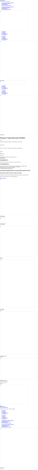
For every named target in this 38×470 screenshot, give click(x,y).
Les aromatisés (4, 33)
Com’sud (13, 408)
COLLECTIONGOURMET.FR (9, 2)
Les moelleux (4, 31)
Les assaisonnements (5, 88)
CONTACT (5, 4)
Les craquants (4, 34)
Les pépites (3, 32)
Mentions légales (2, 406)
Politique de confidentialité (4, 407)
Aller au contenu (2, 0)
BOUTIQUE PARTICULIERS (6, 5)
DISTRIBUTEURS (7, 3)
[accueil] (14, 29)
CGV (1, 405)
